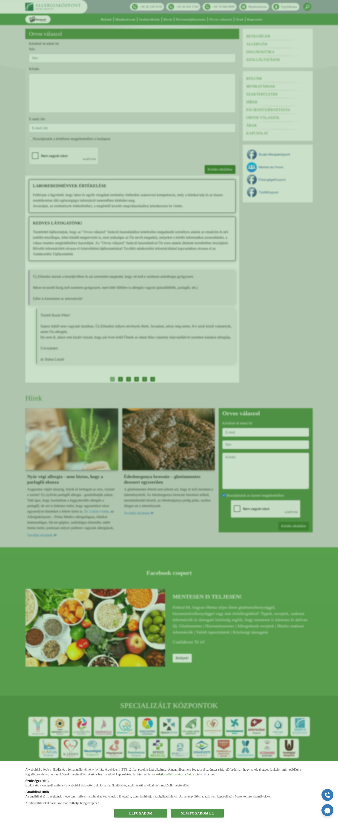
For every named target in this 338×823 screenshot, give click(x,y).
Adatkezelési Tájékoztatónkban (176, 774)
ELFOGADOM (140, 813)
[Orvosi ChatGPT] (327, 810)
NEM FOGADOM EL (197, 813)
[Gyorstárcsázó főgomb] (327, 795)
